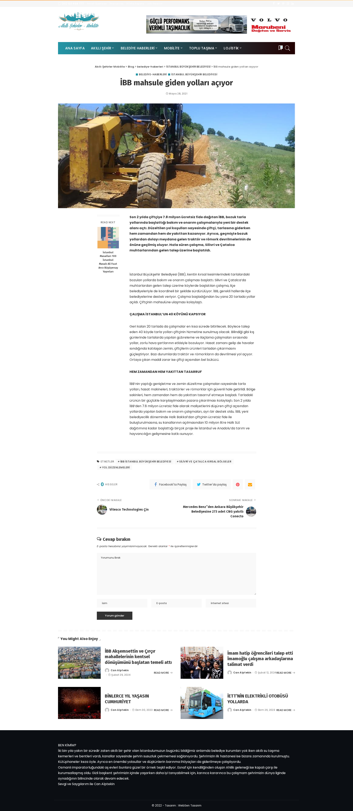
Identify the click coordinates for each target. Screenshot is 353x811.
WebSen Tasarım (189, 806)
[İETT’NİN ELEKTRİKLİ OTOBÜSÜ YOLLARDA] (202, 703)
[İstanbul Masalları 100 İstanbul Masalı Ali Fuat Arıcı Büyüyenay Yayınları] (108, 237)
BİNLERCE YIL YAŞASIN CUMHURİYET (127, 698)
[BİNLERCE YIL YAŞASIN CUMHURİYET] (79, 703)
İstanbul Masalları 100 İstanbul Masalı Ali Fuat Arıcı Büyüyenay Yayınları (108, 262)
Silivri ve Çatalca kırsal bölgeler (205, 461)
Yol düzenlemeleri (116, 467)
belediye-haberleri (153, 74)
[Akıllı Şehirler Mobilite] (79, 21)
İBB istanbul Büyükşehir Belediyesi (145, 461)
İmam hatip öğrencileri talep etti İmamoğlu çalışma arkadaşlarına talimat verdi (260, 658)
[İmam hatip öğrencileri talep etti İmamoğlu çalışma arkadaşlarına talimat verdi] (202, 663)
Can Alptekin (120, 670)
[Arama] (287, 48)
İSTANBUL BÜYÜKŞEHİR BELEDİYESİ (194, 74)
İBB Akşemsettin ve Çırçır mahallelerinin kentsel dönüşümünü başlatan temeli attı (138, 656)
